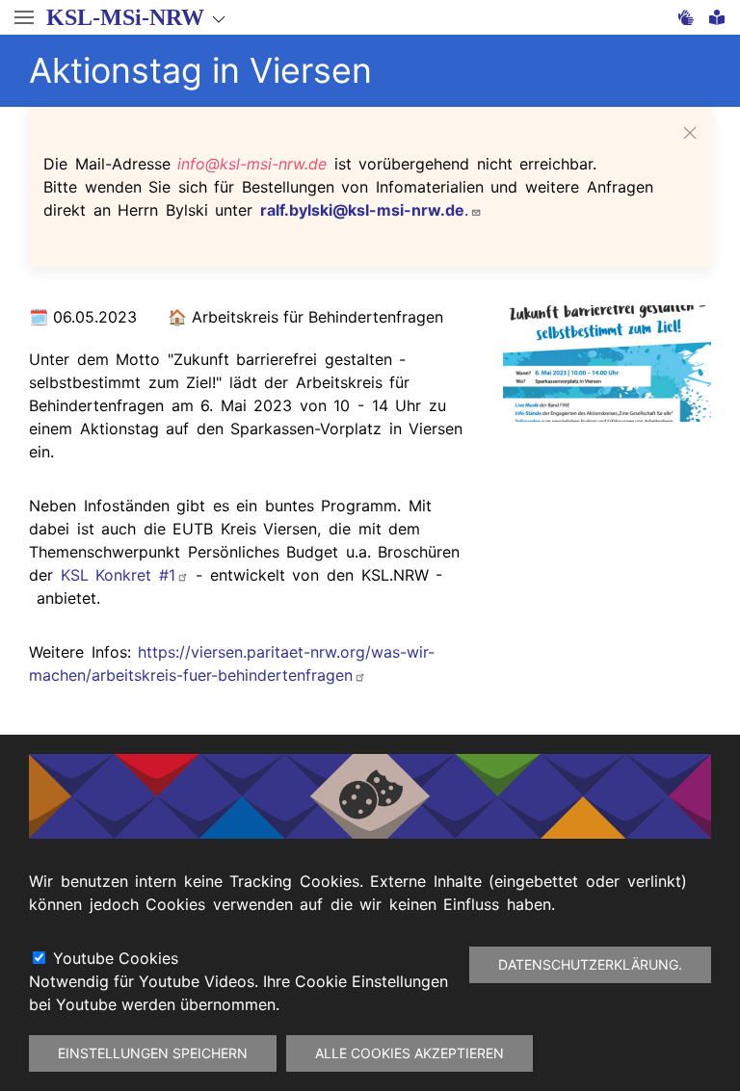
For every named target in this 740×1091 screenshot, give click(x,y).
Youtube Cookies (115, 958)
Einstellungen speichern (153, 1053)
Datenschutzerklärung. (590, 964)
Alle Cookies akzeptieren (409, 1053)
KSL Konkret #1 (118, 574)
